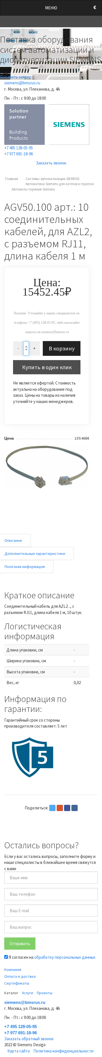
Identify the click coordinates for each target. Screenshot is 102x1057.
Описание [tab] (13, 540)
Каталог (11, 992)
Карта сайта (18, 1051)
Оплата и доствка (20, 976)
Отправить (20, 943)
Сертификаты (16, 983)
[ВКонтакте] (74, 808)
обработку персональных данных (64, 957)
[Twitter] (52, 808)
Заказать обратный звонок (29, 1038)
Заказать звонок (51, 163)
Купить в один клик (47, 367)
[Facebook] (67, 808)
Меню (51, 8)
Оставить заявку (15, 77)
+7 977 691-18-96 (18, 153)
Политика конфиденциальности (63, 1051)
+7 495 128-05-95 (18, 148)
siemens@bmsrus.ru (22, 82)
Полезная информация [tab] (25, 566)
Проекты (44, 992)
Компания (12, 969)
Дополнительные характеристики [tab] (35, 553)
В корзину (62, 348)
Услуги (27, 992)
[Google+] (60, 808)
